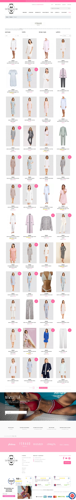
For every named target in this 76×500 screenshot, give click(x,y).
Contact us (23, 469)
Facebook (63, 458)
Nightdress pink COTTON (30, 120)
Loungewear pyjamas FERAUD (63, 178)
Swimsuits (58, 32)
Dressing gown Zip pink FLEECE (29, 236)
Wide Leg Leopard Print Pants (29, 322)
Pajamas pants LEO (63, 351)
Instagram (69, 458)
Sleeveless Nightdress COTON (63, 322)
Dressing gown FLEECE (63, 265)
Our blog (67, 463)
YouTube (66, 458)
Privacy (13, 436)
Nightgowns (7, 32)
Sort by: (61, 35)
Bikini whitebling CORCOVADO (46, 294)
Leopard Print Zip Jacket (46, 236)
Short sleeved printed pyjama (63, 294)
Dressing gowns (42, 32)
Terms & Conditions (25, 465)
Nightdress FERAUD (30, 90)
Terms (15, 436)
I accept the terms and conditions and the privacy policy (16, 414)
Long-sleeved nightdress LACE (29, 207)
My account (24, 468)
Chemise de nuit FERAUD (46, 265)
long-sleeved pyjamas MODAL (13, 178)
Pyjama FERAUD (29, 294)
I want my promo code (8, 496)
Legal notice (24, 460)
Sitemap (23, 471)
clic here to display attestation (48, 489)
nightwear (20, 28)
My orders (23, 472)
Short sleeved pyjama (13, 322)
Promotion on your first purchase (9, 490)
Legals (71, 491)
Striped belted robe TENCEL (29, 380)
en (52, 4)
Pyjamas (24, 32)
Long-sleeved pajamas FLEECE (29, 149)
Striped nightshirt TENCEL (13, 294)
